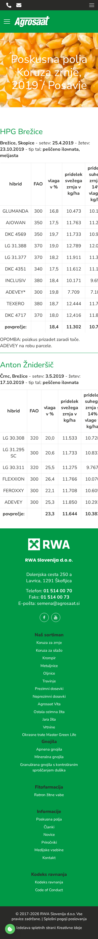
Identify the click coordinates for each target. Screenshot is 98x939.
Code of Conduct (49, 889)
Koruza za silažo (49, 650)
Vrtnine (49, 727)
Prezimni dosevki (49, 688)
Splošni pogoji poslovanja (65, 918)
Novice (49, 834)
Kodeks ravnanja (49, 882)
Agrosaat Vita (49, 704)
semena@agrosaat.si (58, 603)
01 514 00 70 (57, 591)
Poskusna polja (49, 819)
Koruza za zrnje (49, 642)
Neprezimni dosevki (49, 696)
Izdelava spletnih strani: (36, 927)
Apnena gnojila (49, 749)
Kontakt (49, 857)
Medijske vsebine (49, 849)
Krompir (49, 657)
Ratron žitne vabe (49, 794)
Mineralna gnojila (49, 756)
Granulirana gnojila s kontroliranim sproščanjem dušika (49, 767)
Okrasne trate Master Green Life (49, 734)
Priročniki (49, 842)
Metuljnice (49, 665)
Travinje (49, 681)
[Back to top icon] (87, 928)
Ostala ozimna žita (49, 711)
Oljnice (49, 673)
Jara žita (49, 719)
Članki (49, 827)
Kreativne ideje (69, 927)
